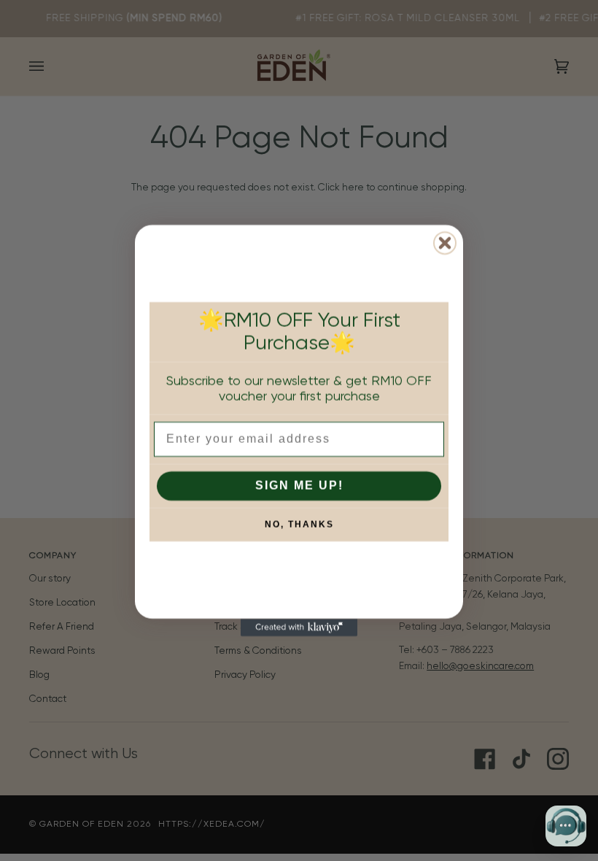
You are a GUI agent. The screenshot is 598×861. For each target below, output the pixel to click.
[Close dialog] (445, 243)
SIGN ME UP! (299, 485)
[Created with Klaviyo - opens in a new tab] (299, 627)
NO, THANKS (299, 525)
